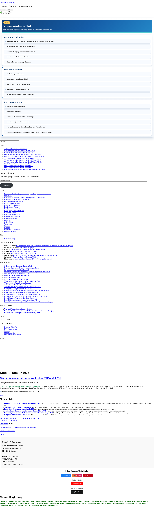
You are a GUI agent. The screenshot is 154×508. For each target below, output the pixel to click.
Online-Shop (8, 222)
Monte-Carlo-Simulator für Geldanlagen (20, 117)
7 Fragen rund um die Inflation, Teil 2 (23, 257)
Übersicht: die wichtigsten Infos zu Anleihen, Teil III (22, 313)
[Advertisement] (63, 353)
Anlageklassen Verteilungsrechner (18, 84)
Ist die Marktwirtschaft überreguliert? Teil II (18, 166)
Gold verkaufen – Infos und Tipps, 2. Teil (24, 253)
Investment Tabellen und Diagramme (16, 199)
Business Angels (9, 333)
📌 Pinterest (88, 475)
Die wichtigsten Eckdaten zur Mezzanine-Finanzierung (22, 294)
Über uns (7, 226)
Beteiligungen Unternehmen (13, 209)
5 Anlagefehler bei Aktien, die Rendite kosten (19, 158)
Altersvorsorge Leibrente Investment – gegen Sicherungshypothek (59, 501)
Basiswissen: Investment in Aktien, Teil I (101, 503)
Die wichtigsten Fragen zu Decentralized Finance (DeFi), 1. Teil (25, 296)
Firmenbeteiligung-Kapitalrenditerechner (21, 52)
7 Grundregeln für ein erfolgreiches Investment (19, 285)
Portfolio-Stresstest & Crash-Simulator (20, 94)
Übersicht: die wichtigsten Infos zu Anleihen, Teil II (30, 503)
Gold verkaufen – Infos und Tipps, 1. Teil (23, 251)
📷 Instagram (77, 475)
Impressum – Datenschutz (8, 420)
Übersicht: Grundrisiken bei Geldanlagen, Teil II (17, 501)
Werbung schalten (10, 231)
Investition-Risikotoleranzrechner (18, 89)
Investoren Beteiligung (7, 2)
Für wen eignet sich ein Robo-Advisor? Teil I (19, 152)
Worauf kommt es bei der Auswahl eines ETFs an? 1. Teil (23, 162)
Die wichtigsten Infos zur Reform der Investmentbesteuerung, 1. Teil (28, 413)
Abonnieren (6, 185)
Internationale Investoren (12, 216)
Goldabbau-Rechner (14, 111)
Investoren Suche (10, 213)
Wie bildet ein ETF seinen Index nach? (17, 164)
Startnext (7, 331)
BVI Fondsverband (10, 329)
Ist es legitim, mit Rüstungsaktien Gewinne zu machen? (22, 154)
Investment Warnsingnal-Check (17, 79)
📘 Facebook (66, 475)
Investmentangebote (10, 218)
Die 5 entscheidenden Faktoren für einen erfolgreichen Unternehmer (26, 290)
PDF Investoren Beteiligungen (14, 201)
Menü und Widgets (6, 10)
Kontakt (7, 228)
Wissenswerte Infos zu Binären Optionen (17, 283)
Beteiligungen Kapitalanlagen (14, 211)
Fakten (2, 434)
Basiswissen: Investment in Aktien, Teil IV (46, 505)
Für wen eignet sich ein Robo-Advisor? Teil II (19, 151)
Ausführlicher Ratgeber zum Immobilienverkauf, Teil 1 (22, 287)
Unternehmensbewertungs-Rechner (19, 62)
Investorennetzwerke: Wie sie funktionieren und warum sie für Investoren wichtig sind (44, 246)
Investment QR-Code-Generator (18, 122)
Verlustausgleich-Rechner (15, 74)
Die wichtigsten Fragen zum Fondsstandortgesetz (20, 298)
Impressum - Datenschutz (12, 229)
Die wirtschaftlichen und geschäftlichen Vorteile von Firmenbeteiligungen (28, 302)
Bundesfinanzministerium (12, 334)
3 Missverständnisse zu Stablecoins (15, 149)
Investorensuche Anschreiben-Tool (18, 57)
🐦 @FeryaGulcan (77, 492)
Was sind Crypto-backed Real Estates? (17, 275)
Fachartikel (8, 196)
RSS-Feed (7, 220)
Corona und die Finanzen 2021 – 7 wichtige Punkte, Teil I (34, 259)
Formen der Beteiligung (12, 203)
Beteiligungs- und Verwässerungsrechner (21, 46)
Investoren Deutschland (12, 214)
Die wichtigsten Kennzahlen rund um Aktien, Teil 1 (21, 300)
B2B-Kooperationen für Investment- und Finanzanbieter (18, 427)
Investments (4, 424)
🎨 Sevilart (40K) (77, 483)
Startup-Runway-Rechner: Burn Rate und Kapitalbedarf (26, 127)
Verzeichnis (8, 224)
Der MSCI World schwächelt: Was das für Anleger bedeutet (24, 156)
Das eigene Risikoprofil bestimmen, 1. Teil (18, 289)
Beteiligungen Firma (11, 207)
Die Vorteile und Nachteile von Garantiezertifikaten (21, 292)
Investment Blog (9, 239)
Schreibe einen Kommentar (30, 418)
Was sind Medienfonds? (12, 277)
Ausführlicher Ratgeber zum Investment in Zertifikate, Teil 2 (25, 411)
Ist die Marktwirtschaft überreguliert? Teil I (18, 168)
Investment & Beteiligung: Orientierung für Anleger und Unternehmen (27, 194)
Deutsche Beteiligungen (12, 205)
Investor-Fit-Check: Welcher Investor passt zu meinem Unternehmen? (31, 41)
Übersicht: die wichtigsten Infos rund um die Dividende (103, 501)
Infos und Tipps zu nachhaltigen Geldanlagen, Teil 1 (21, 268)
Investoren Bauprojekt (27, 248)
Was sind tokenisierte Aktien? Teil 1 (16, 279)
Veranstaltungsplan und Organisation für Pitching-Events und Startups (27, 272)
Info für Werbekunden (7, 431)
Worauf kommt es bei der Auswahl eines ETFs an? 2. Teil (23, 160)
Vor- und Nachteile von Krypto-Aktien (17, 273)
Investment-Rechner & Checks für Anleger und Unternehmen (24, 197)
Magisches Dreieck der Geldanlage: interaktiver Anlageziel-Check (29, 132)
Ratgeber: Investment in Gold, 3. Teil (17, 415)
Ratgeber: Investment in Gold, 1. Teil (16, 270)
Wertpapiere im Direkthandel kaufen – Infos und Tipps (22, 281)
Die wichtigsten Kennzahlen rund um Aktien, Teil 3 (28, 249)
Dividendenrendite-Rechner (16, 106)
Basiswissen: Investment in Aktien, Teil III (19, 409)
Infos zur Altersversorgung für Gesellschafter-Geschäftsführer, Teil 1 (35, 255)
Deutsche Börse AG (10, 327)
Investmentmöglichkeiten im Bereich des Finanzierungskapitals (25, 169)
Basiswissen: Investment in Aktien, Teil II (131, 503)
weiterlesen (3, 395)
